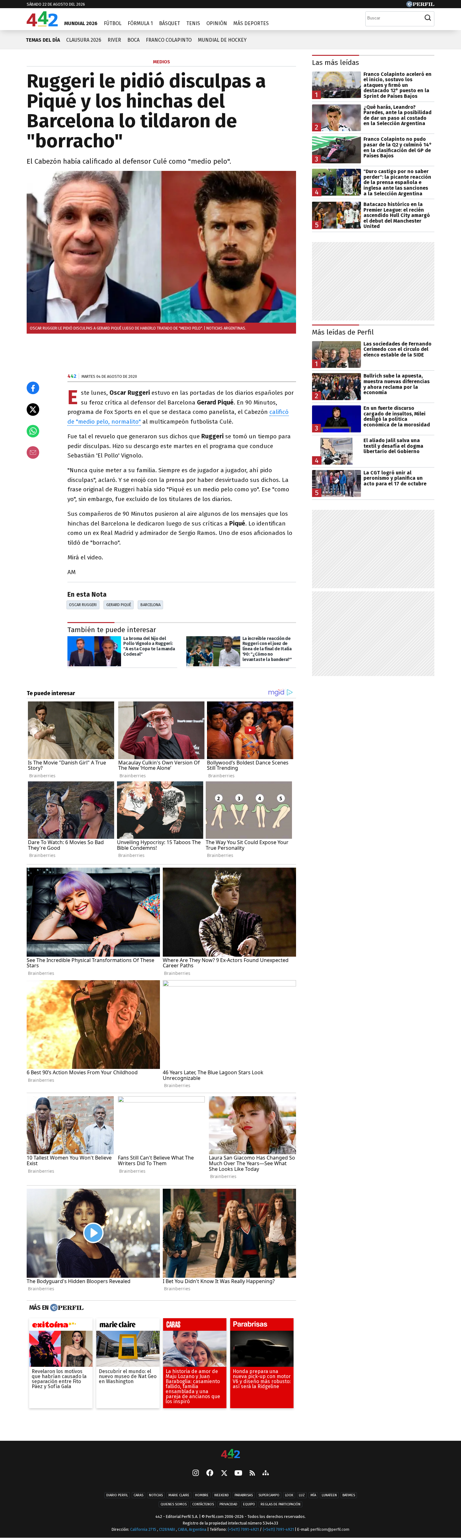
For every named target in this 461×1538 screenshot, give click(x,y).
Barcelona (150, 604)
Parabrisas (244, 1495)
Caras (138, 1495)
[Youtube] (238, 1473)
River (114, 40)
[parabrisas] (262, 1325)
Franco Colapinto (169, 40)
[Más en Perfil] (66, 1307)
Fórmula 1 (140, 23)
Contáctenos (203, 1504)
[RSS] (252, 1473)
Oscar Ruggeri (83, 604)
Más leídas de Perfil (343, 332)
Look (289, 1495)
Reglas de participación (280, 1504)
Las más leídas (335, 62)
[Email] (33, 452)
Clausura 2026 (83, 40)
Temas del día (43, 40)
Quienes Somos (174, 1504)
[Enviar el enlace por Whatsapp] (33, 431)
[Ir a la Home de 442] (42, 25)
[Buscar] (427, 18)
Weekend (221, 1495)
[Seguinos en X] (224, 1473)
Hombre (202, 1495)
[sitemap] (265, 1473)
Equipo (249, 1504)
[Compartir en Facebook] (33, 388)
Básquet (169, 23)
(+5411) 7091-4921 (243, 1529)
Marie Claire (178, 1495)
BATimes (348, 1495)
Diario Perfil (117, 1495)
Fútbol (112, 23)
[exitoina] (61, 1325)
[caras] (194, 1325)
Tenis (193, 23)
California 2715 (143, 1529)
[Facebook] (209, 1473)
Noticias (156, 1495)
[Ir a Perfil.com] (420, 5)
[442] (230, 1454)
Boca (133, 40)
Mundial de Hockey (222, 40)
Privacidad (228, 1504)
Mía (313, 1495)
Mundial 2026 (81, 23)
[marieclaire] (128, 1325)
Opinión (216, 23)
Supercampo (268, 1495)
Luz (302, 1495)
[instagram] (196, 1473)
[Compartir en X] (33, 409)
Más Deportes (251, 23)
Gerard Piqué (118, 604)
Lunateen (329, 1495)
